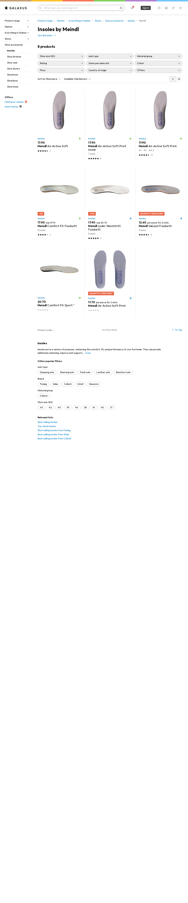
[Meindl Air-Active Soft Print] (160, 124)
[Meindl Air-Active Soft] (59, 124)
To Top (178, 330)
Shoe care (12, 62)
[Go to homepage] (16, 8)
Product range (12, 20)
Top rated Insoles (47, 426)
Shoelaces (12, 80)
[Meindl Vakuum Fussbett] (160, 203)
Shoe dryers (13, 68)
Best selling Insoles (47, 422)
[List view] (179, 79)
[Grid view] (173, 79)
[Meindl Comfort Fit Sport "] (59, 282)
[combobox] (53, 79)
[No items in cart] (180, 8)
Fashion (8, 26)
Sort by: (42, 79)
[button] (80, 138)
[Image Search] (121, 8)
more (88, 353)
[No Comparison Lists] (166, 8)
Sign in (145, 7)
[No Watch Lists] (173, 8)
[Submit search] (40, 8)
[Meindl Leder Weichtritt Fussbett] (110, 203)
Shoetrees (12, 86)
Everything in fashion (16, 32)
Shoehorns (12, 74)
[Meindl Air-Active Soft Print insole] (110, 124)
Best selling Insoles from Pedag (54, 430)
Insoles (11, 50)
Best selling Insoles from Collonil (54, 438)
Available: (69, 79)
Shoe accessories (14, 44)
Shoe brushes (14, 56)
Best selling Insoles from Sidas (53, 434)
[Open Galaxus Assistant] (159, 8)
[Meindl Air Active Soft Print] (110, 282)
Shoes (8, 38)
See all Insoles (45, 35)
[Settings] (132, 8)
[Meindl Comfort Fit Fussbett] (59, 203)
